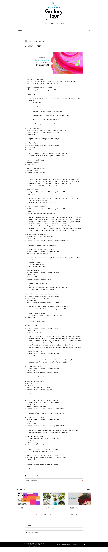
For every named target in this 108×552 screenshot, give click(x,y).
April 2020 (22, 508)
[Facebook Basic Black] (69, 23)
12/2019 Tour (74, 508)
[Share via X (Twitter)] (29, 476)
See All (89, 489)
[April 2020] (28, 499)
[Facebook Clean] (84, 544)
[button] (89, 30)
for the (42, 543)
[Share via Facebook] (25, 476)
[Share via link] (37, 476)
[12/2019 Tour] (79, 499)
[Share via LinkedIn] (33, 476)
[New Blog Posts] (54, 499)
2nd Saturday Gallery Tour (34, 544)
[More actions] (82, 41)
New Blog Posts (49, 508)
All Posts (20, 30)
